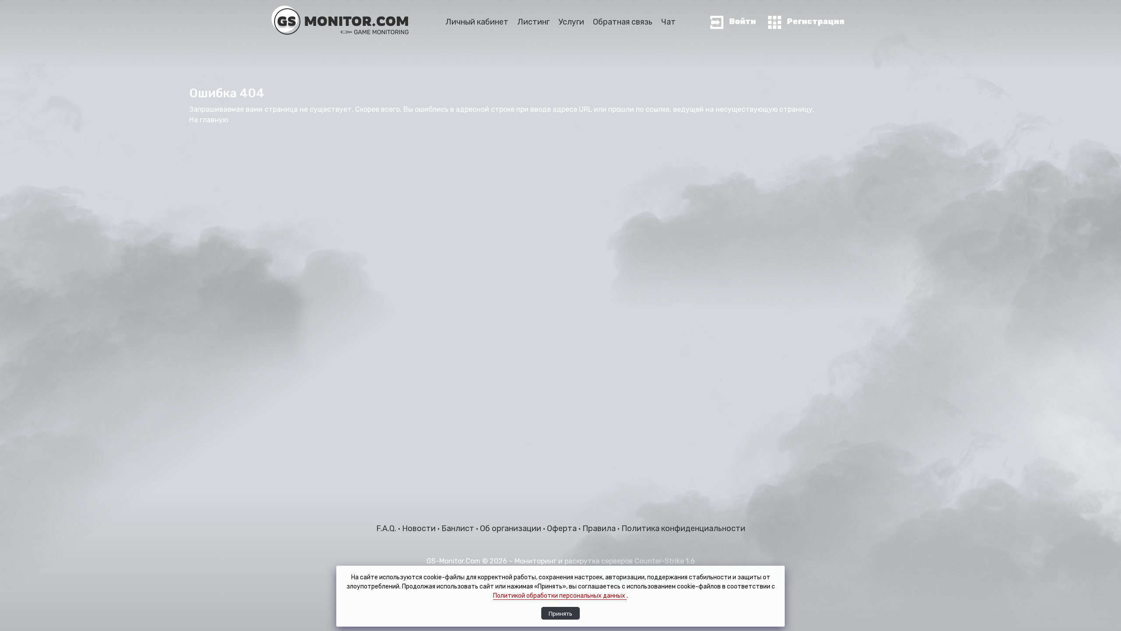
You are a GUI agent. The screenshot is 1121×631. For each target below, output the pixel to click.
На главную (208, 120)
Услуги (571, 22)
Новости (419, 528)
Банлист (458, 528)
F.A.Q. (387, 528)
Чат (668, 22)
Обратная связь (622, 22)
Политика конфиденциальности (683, 528)
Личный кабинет (476, 22)
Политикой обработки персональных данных (560, 595)
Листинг (533, 22)
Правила (599, 528)
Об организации (511, 528)
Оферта (562, 528)
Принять (560, 613)
